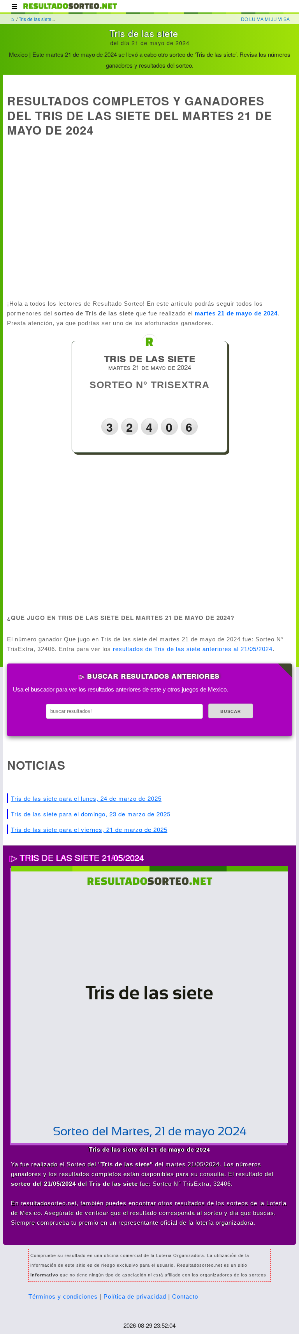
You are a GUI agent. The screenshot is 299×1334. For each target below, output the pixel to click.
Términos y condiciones (63, 1296)
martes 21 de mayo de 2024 (236, 313)
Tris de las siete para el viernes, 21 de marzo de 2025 (89, 829)
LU (252, 19)
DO (244, 19)
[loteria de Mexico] (70, 10)
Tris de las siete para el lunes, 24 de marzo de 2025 (86, 798)
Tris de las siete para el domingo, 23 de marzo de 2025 (91, 814)
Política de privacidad (135, 1296)
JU (274, 19)
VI (280, 19)
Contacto (185, 1296)
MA (260, 19)
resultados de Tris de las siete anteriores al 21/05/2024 (193, 649)
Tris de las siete (35, 19)
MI (267, 19)
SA (286, 19)
